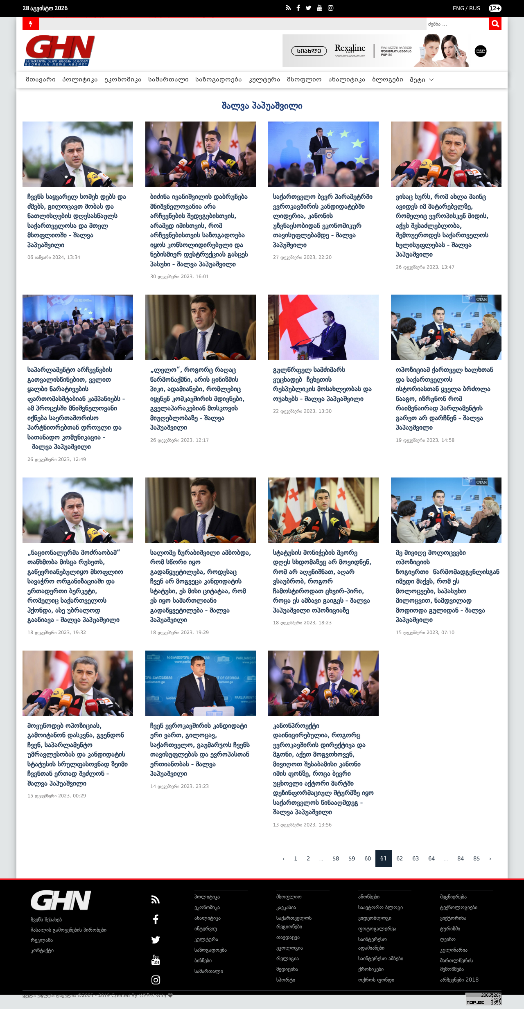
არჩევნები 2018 (459, 980)
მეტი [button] (418, 80)
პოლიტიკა (80, 79)
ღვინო (448, 939)
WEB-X (146, 995)
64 (431, 859)
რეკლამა (42, 940)
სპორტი (285, 980)
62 (399, 859)
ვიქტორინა (453, 918)
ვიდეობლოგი (374, 918)
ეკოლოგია (289, 948)
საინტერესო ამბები (380, 958)
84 (460, 859)
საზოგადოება (218, 79)
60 (367, 859)
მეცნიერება (453, 897)
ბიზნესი (203, 960)
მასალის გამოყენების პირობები (68, 930)
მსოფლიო (304, 79)
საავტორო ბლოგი (380, 907)
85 (476, 859)
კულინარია (454, 950)
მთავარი (41, 79)
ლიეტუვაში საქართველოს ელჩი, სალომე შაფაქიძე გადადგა (120, 23)
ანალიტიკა (347, 79)
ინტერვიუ (205, 929)
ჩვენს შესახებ (46, 920)
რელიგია (287, 958)
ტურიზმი (450, 929)
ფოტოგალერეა (377, 929)
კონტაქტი (42, 950)
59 (351, 859)
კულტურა (264, 79)
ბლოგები (387, 79)
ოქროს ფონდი (376, 980)
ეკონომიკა (123, 79)
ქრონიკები (371, 969)
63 (415, 859)
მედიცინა (287, 969)
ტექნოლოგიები (458, 907)
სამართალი (168, 79)
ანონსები (368, 897)
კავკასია (286, 907)
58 (335, 859)
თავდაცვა (288, 937)
